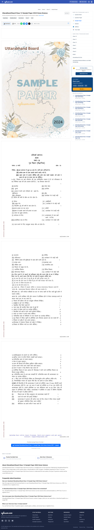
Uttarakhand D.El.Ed (77, 57)
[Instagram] (5, 520)
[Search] (89, 2)
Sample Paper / (55, 9)
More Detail (41, 15)
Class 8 (74, 48)
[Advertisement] (36, 33)
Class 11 (75, 39)
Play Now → (82, 89)
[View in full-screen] (68, 23)
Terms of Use (82, 527)
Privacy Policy (90, 527)
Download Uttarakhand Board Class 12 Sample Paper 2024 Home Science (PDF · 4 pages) (36, 445)
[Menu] (2, 1)
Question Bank (77, 14)
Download (7, 23)
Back (67, 13)
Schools (50, 517)
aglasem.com (8, 2)
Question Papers (67, 515)
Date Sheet (66, 521)
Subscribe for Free (84, 73)
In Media (81, 521)
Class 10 (75, 36)
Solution (76, 23)
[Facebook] (2, 520)
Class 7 (74, 45)
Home (39, 9)
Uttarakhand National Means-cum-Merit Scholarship (82, 61)
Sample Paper (77, 20)
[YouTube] (12, 520)
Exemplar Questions (37, 521)
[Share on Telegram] (24, 24)
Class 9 (74, 51)
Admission (50, 519)
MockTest (50, 515)
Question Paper (77, 17)
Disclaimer (75, 527)
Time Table (76, 29)
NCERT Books (35, 517)
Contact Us (82, 519)
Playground (50, 521)
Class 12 (48, 9)
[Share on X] (29, 24)
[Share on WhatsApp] (21, 24)
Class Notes (35, 515)
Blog (80, 517)
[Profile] (91, 2)
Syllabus (76, 26)
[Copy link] (32, 24)
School (43, 9)
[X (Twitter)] (9, 520)
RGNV (74, 54)
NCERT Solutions (36, 519)
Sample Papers (67, 517)
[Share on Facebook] (27, 24)
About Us (81, 515)
